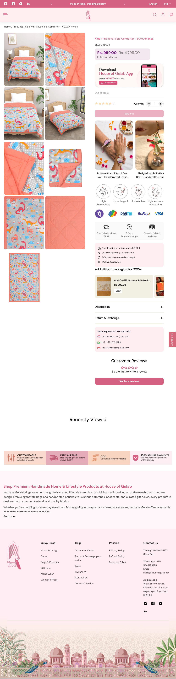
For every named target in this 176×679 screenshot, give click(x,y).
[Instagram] (5, 4)
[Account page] (163, 14)
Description (102, 307)
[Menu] (4, 14)
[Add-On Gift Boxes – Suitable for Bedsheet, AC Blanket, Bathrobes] (104, 286)
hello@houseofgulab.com (157, 572)
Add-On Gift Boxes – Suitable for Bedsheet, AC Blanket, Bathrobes (132, 281)
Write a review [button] (129, 381)
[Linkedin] (28, 4)
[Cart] (171, 14)
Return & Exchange (107, 318)
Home (7, 26)
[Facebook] (13, 4)
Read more (9, 516)
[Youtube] (21, 4)
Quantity (139, 103)
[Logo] (88, 15)
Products (18, 26)
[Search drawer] (155, 14)
